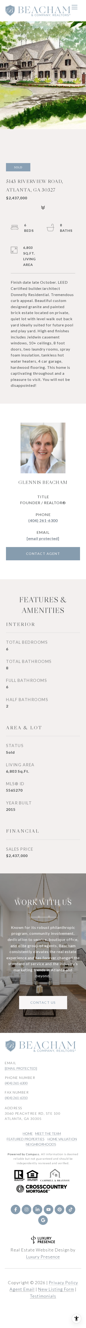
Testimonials (43, 1296)
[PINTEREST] (59, 1209)
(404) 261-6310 (16, 1098)
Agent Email (22, 1289)
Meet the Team (48, 1134)
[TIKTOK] (70, 1209)
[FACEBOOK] (15, 1209)
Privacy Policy (63, 1282)
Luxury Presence (43, 1256)
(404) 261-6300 (43, 520)
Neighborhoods (41, 1144)
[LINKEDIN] (37, 1209)
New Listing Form (56, 1289)
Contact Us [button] (43, 1002)
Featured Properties (25, 1139)
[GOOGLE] (43, 1220)
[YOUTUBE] (48, 1209)
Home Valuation (62, 1139)
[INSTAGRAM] (26, 1209)
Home (28, 1134)
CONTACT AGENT (43, 554)
